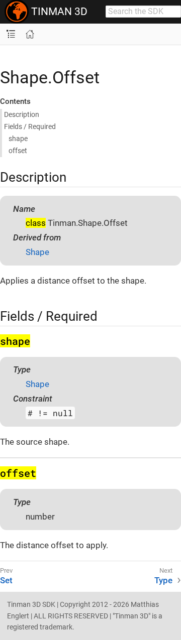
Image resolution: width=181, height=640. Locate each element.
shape (18, 139)
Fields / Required (30, 126)
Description (21, 114)
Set (6, 580)
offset (18, 151)
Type (163, 580)
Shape (37, 252)
